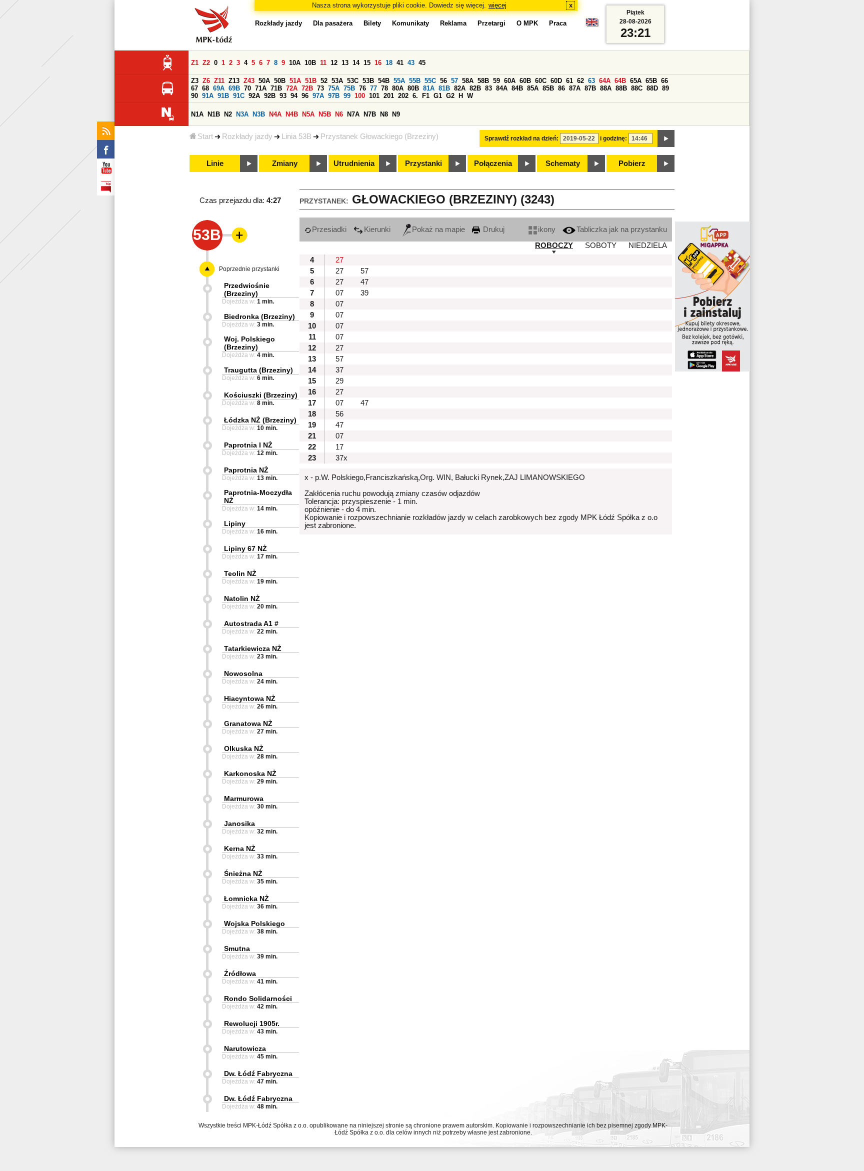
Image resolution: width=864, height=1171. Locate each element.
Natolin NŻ (242, 598)
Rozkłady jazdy (247, 136)
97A (318, 96)
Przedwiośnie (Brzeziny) (247, 290)
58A (468, 80)
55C (430, 80)
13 (345, 62)
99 (347, 96)
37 (340, 370)
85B (548, 88)
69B (234, 88)
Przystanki (423, 164)
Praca (557, 23)
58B (483, 80)
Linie (215, 164)
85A (532, 88)
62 (580, 80)
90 (194, 96)
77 (373, 88)
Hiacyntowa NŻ (250, 698)
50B (280, 80)
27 (340, 260)
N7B (370, 114)
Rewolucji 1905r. (252, 1024)
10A (294, 62)
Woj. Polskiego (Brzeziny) (249, 343)
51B (310, 80)
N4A (275, 114)
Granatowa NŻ (248, 724)
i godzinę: (613, 138)
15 (367, 62)
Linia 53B (297, 136)
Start (205, 136)
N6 (339, 114)
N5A (308, 114)
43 (411, 62)
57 (454, 80)
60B (525, 80)
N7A (353, 114)
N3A (242, 114)
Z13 (234, 80)
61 (569, 80)
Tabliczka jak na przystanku (621, 230)
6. (415, 96)
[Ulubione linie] (237, 235)
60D (556, 80)
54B (384, 80)
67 (194, 88)
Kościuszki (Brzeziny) (261, 395)
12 (334, 62)
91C (238, 96)
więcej (497, 5)
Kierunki (377, 230)
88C (636, 88)
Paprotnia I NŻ (248, 445)
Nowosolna (243, 674)
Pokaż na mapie (438, 230)
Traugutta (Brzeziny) (258, 370)
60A (510, 80)
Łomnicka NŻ (246, 898)
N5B (324, 114)
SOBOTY (600, 246)
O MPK (527, 23)
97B (334, 96)
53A (337, 80)
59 (496, 80)
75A (334, 88)
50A (264, 80)
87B (590, 88)
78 (384, 88)
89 (665, 88)
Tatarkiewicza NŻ (253, 648)
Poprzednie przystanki (249, 269)
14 (356, 62)
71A (260, 88)
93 (283, 96)
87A (574, 88)
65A (636, 80)
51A (295, 80)
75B (349, 88)
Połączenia (493, 164)
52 (324, 80)
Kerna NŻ (240, 848)
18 (389, 62)
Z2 (206, 62)
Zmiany (285, 164)
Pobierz (632, 164)
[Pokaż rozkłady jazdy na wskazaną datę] (666, 138)
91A (208, 96)
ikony (547, 230)
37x (342, 458)
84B (517, 88)
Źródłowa (240, 974)
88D (652, 88)
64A (604, 80)
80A (398, 88)
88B (621, 88)
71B (276, 88)
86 (561, 88)
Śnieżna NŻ (243, 874)
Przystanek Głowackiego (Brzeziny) (379, 136)
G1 (438, 96)
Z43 (249, 80)
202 (403, 96)
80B (413, 88)
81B (444, 88)
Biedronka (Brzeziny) (259, 316)
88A (606, 88)
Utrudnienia (354, 164)
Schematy (563, 164)
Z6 (206, 80)
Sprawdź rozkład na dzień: (521, 138)
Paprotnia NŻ (246, 470)
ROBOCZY (554, 246)
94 (294, 96)
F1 (426, 96)
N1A (197, 114)
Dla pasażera (332, 23)
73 (320, 88)
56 (443, 80)
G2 (450, 96)
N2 (228, 114)
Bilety (372, 23)
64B (620, 80)
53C (352, 80)
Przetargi (492, 23)
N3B (258, 114)
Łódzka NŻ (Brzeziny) (260, 420)
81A (428, 88)
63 (591, 80)
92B (270, 96)
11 (323, 62)
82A (460, 88)
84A (502, 88)
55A (399, 80)
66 (664, 80)
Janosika (239, 824)
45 (422, 62)
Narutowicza (245, 1048)
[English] (592, 25)
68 (205, 88)
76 (362, 88)
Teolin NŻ (240, 574)
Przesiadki (329, 230)
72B (307, 88)
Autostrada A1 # (251, 624)
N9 (396, 114)
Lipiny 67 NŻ (245, 548)
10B (310, 62)
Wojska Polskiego (254, 924)
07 (340, 293)
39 (364, 293)
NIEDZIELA (647, 246)
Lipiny (235, 524)
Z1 (194, 62)
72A (292, 88)
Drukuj (492, 230)
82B (475, 88)
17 (340, 447)
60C (540, 80)
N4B (292, 114)
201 (389, 96)
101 (374, 96)
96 (305, 96)
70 (247, 88)
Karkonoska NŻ (250, 774)
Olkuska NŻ (244, 748)
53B (368, 80)
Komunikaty (410, 23)
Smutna (237, 948)
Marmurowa (244, 798)
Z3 (194, 80)
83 (488, 88)
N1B (214, 114)
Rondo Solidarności (258, 998)
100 (359, 96)
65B (651, 80)
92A (254, 96)
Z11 (219, 80)
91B (223, 96)
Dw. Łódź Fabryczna (258, 1074)
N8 (384, 114)
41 (400, 62)
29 (340, 381)
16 (378, 62)
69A (218, 88)
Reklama (453, 23)
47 (364, 282)
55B (414, 80)
